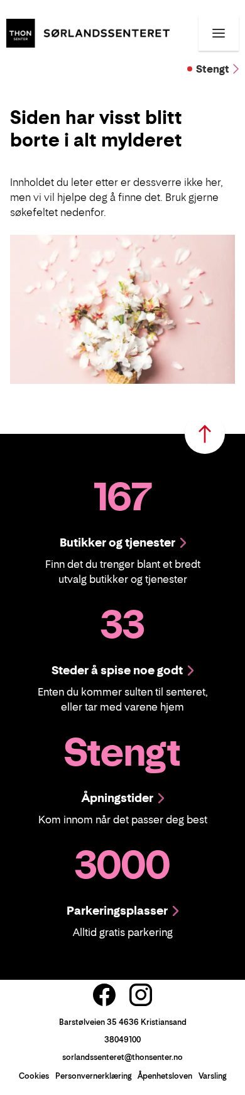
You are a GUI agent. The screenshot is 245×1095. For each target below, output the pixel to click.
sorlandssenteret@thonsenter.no (122, 1057)
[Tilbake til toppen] (205, 434)
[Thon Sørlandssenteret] (88, 32)
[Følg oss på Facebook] (104, 995)
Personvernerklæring (93, 1076)
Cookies (34, 1076)
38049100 (122, 1039)
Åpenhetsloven (165, 1076)
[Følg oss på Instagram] (141, 995)
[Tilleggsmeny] (219, 33)
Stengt (212, 69)
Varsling (212, 1076)
